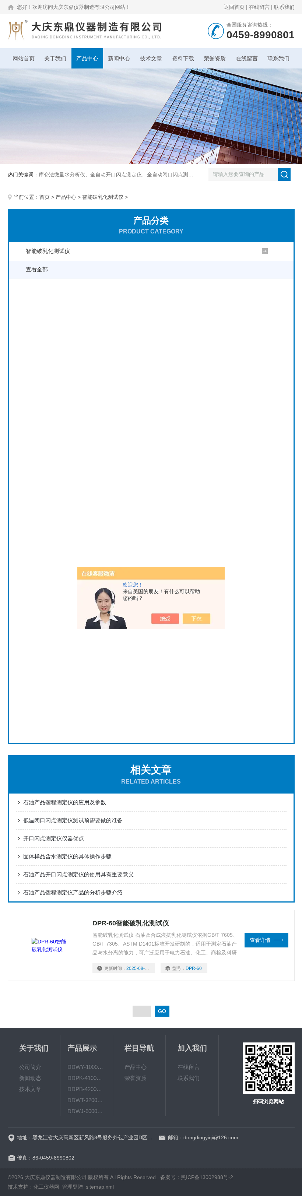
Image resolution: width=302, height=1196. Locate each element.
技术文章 (151, 58)
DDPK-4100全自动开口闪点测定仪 (86, 1078)
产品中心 (87, 58)
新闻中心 (119, 58)
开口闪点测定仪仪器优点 (53, 838)
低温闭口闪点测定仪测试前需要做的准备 (73, 820)
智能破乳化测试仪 (102, 197)
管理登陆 (72, 1187)
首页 (44, 197)
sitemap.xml (100, 1187)
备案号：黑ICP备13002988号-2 (196, 1177)
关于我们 (55, 58)
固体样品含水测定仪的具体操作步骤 (67, 856)
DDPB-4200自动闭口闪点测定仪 (86, 1089)
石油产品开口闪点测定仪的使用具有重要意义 (78, 874)
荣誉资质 (215, 58)
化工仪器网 (46, 1187)
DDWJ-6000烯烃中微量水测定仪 (86, 1111)
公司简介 (30, 1067)
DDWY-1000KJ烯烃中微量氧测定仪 (86, 1067)
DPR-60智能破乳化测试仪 (130, 923)
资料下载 (183, 58)
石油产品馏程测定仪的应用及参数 (64, 802)
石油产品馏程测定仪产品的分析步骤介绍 (73, 892)
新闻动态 (30, 1078)
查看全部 (37, 269)
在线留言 (259, 7)
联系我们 (284, 7)
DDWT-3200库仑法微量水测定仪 (86, 1100)
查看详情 (260, 940)
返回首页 (234, 7)
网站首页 (24, 58)
